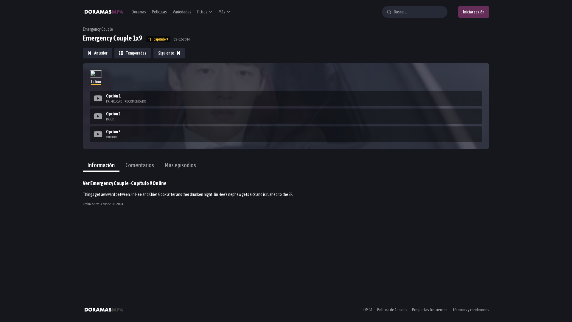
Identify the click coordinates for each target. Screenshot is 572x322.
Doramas (139, 12)
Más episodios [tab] (180, 165)
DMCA (367, 309)
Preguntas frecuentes (429, 309)
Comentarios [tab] (139, 165)
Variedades (182, 12)
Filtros (202, 12)
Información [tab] (101, 165)
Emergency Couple (98, 29)
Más (222, 12)
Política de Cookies (392, 309)
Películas (159, 12)
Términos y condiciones (470, 309)
